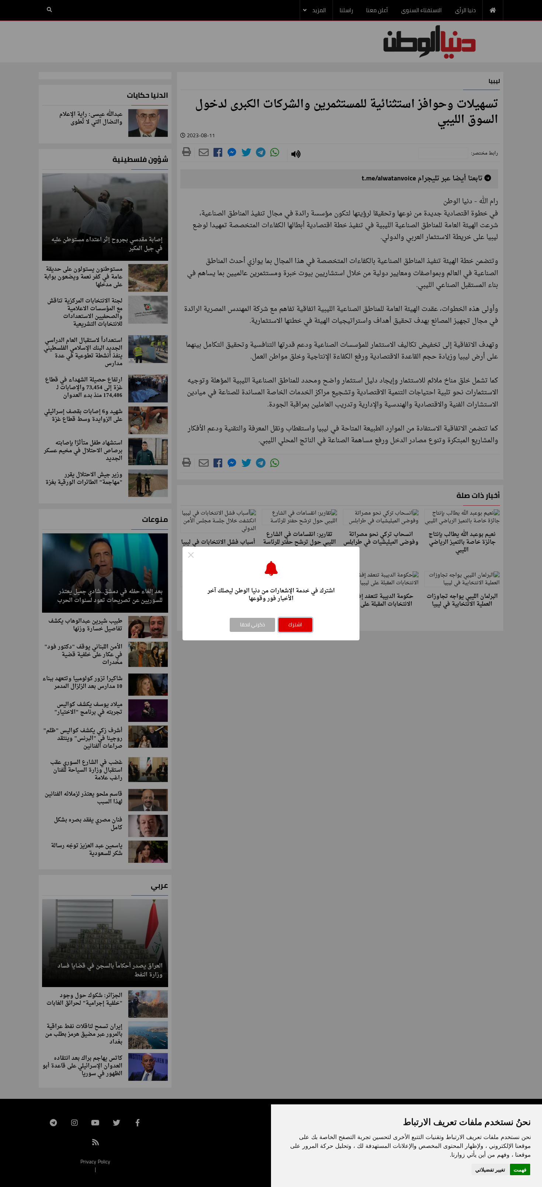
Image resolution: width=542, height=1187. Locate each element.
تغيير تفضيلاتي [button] (490, 1169)
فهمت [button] (520, 1169)
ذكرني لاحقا (252, 624)
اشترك (295, 624)
